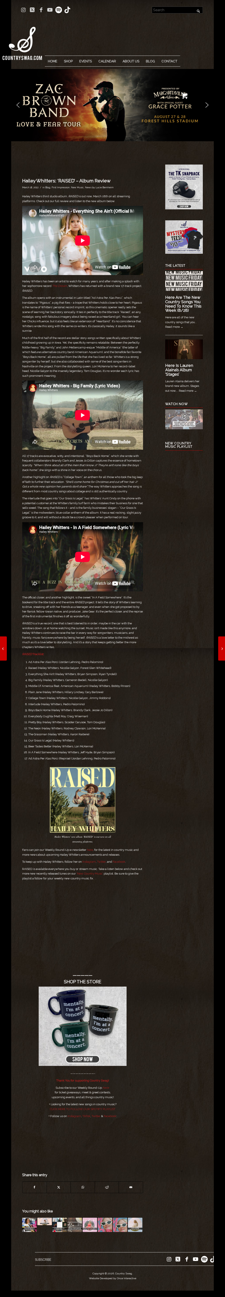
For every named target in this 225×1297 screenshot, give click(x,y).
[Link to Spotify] (58, 10)
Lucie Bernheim (105, 187)
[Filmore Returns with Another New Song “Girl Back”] (3, 648)
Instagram (89, 861)
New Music (77, 187)
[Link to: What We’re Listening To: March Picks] (74, 1225)
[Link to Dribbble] (67, 10)
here (90, 849)
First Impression (61, 187)
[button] (115, 105)
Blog (47, 187)
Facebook (118, 861)
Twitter (101, 861)
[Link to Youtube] (50, 10)
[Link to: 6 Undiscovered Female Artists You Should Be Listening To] (29, 1225)
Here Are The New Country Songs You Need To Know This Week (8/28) (183, 304)
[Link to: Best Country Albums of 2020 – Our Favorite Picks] (60, 1225)
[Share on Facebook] (34, 1187)
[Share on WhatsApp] (83, 1187)
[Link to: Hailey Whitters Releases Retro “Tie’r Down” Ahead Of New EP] (105, 1225)
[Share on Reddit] (107, 1187)
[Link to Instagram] (23, 10)
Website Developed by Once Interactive (112, 1278)
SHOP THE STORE (82, 981)
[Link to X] (32, 10)
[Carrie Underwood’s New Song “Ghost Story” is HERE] (221, 648)
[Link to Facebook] (41, 10)
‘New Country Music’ (89, 873)
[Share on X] (59, 1187)
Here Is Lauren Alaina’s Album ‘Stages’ (179, 370)
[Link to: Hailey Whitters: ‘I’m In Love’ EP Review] (120, 1225)
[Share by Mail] (131, 1187)
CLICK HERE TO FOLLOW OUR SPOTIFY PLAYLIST (82, 1109)
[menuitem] (52, 61)
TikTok (86, 1116)
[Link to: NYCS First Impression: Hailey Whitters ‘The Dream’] (135, 1225)
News (88, 187)
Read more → (174, 326)
